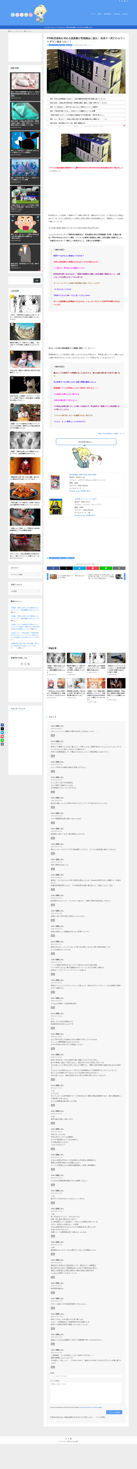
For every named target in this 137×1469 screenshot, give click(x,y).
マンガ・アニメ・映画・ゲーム (57, 45)
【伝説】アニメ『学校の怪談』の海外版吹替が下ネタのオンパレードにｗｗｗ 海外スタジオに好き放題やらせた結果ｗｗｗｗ (25, 635)
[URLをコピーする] (119, 568)
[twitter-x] (122, 1)
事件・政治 (69, 45)
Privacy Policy (83, 1407)
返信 (53, 735)
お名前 (52, 1373)
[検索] (127, 1)
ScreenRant (107, 433)
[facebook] (119, 1)
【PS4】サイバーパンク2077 (86, 499)
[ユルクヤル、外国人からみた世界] (28, 14)
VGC (99, 433)
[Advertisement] (86, 196)
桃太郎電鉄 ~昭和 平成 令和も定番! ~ (83, 474)
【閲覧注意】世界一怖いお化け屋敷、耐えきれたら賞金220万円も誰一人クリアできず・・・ (25, 645)
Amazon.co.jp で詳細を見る (79, 491)
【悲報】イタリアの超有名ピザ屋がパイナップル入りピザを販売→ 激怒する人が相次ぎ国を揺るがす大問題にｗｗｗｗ (25, 626)
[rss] (124, 1)
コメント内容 (54, 1381)
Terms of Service (93, 1407)
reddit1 (116, 433)
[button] (53, 568)
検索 (37, 280)
